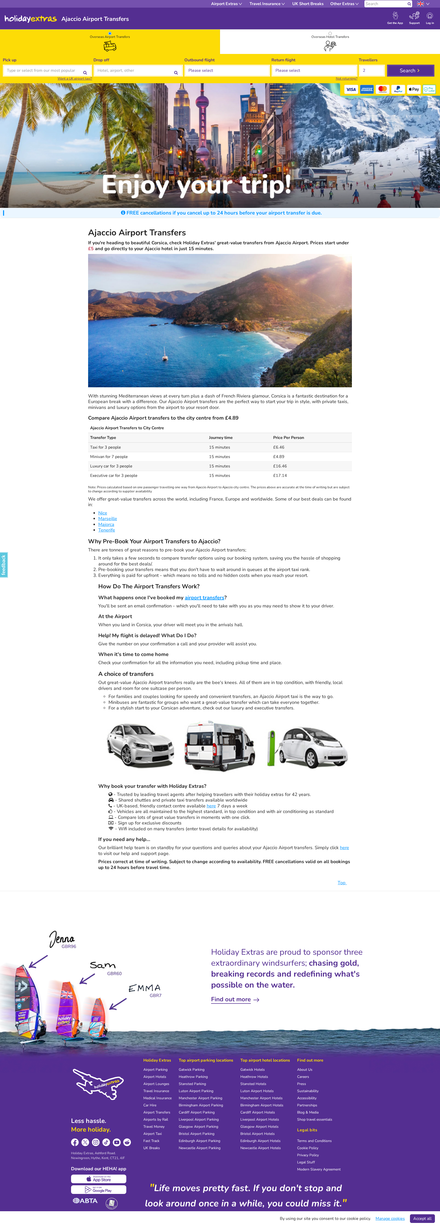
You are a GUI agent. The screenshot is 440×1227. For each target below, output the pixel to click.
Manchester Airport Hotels (261, 1098)
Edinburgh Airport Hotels (260, 1140)
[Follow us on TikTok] (106, 1142)
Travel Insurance (156, 1091)
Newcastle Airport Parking (200, 1148)
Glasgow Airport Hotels (259, 1126)
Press (301, 1083)
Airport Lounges (156, 1083)
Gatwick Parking (191, 1069)
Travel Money (153, 1126)
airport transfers (204, 597)
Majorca (106, 524)
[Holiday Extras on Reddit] (127, 1142)
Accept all (422, 1218)
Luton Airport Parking (196, 1091)
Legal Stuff (306, 1162)
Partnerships (307, 1105)
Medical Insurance (157, 1098)
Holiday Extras (31, 19)
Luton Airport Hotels (257, 1091)
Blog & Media (308, 1112)
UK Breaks (151, 1148)
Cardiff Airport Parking (197, 1112)
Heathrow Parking (193, 1076)
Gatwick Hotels (252, 1069)
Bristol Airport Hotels (257, 1133)
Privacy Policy (308, 1155)
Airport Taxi (152, 1133)
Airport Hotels (154, 1076)
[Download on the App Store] (98, 1179)
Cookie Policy (307, 1148)
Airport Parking (155, 1069)
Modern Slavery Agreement (319, 1169)
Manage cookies (390, 1218)
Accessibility (307, 1098)
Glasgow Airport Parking (198, 1126)
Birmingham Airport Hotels (261, 1105)
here (211, 806)
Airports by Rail (155, 1119)
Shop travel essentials (314, 1119)
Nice (102, 513)
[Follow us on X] (85, 1142)
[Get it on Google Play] (98, 1189)
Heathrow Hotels (254, 1076)
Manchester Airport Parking (200, 1098)
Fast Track (151, 1140)
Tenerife (106, 530)
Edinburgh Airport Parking (199, 1140)
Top (342, 883)
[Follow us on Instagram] (96, 1142)
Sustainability (308, 1091)
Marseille (107, 519)
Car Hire (149, 1105)
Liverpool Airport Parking (199, 1119)
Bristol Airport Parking (196, 1133)
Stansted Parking (192, 1083)
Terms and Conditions (314, 1140)
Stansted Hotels (253, 1083)
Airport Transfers (156, 1112)
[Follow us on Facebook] (75, 1142)
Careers (303, 1076)
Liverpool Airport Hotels (259, 1119)
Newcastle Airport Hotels (260, 1148)
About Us (304, 1069)
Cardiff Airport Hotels (257, 1112)
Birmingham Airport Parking (201, 1105)
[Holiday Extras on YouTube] (117, 1142)
